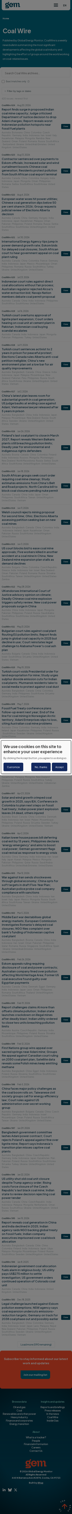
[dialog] (36, 757)
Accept (59, 767)
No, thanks (41, 767)
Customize (13, 767)
